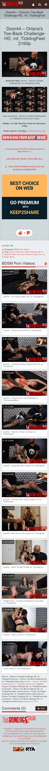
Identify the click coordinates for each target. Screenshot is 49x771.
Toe (23, 252)
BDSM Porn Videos (21, 249)
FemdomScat (9, 733)
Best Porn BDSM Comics (32, 741)
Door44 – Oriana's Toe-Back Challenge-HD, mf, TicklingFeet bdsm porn (24, 682)
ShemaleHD (37, 731)
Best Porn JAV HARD (33, 736)
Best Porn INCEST (16, 736)
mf (42, 252)
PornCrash (32, 733)
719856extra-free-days (36, 131)
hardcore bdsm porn (34, 254)
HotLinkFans (40, 728)
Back (27, 252)
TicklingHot (17, 728)
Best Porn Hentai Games (12, 741)
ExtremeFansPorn (13, 731)
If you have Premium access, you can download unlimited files (26, 168)
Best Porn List (21, 733)
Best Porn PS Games (31, 743)
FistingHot (8, 728)
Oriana (18, 252)
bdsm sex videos (18, 254)
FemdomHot (28, 728)
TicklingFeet (7, 254)
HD (39, 252)
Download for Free (30, 701)
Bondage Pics (26, 731)
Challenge (34, 252)
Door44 (12, 252)
